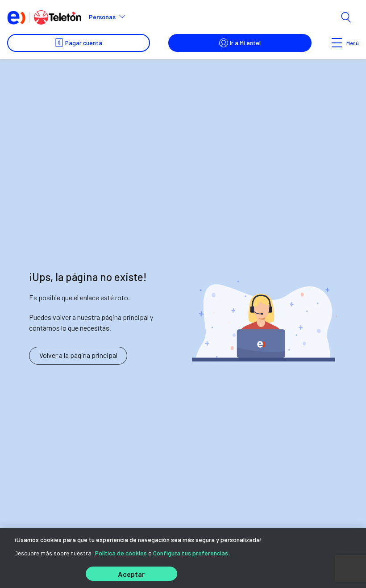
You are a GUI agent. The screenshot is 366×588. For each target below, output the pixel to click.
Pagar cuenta (83, 42)
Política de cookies (121, 553)
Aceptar (131, 574)
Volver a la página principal (78, 355)
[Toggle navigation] (337, 43)
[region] (183, 558)
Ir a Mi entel (245, 42)
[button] (110, 17)
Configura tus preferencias (191, 553)
